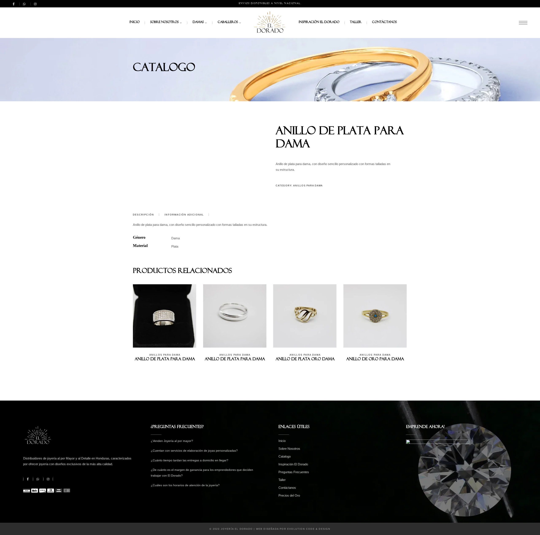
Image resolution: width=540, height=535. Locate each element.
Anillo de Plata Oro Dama (305, 359)
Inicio (282, 441)
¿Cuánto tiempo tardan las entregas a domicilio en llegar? (189, 460)
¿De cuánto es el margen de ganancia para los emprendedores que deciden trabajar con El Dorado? (202, 472)
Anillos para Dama (308, 185)
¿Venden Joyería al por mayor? (172, 441)
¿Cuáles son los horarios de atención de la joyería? (185, 485)
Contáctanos (287, 487)
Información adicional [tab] (184, 214)
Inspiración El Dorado (293, 464)
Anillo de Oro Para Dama (375, 359)
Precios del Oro (289, 495)
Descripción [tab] (143, 214)
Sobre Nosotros (289, 448)
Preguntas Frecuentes (293, 472)
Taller (282, 480)
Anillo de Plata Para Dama (165, 359)
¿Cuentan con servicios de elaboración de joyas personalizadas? (194, 450)
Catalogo (284, 456)
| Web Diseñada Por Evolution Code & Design (292, 529)
